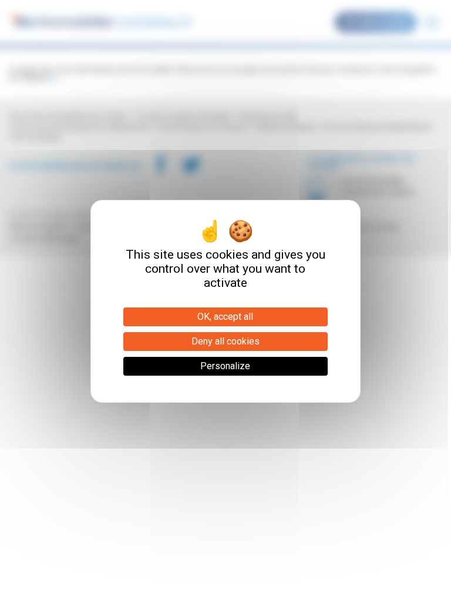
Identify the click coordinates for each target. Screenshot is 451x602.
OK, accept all (225, 316)
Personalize (225, 366)
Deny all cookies (225, 341)
